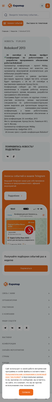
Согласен (26, 392)
